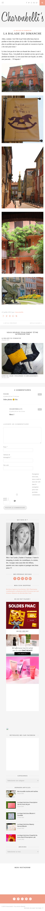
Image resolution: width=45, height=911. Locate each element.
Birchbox (9, 589)
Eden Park (28, 593)
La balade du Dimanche (22, 30)
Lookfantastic (10, 591)
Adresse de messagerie (7, 456)
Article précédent (10, 323)
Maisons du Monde (18, 593)
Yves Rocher (22, 589)
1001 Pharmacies (31, 589)
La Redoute (19, 591)
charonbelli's (15, 409)
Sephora (15, 589)
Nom (5, 447)
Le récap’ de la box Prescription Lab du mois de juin (27, 803)
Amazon (8, 593)
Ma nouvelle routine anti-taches (27, 791)
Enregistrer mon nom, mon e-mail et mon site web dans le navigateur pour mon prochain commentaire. (36, 484)
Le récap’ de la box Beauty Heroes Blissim (25, 825)
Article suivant (35, 323)
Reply (39, 394)
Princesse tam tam (33, 591)
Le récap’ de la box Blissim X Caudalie (26, 814)
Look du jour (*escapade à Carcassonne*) (20, 376)
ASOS (25, 591)
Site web (6, 465)
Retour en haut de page (33, 908)
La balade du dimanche (11, 338)
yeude (6, 394)
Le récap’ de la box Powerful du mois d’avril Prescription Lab (27, 836)
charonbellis (19, 312)
